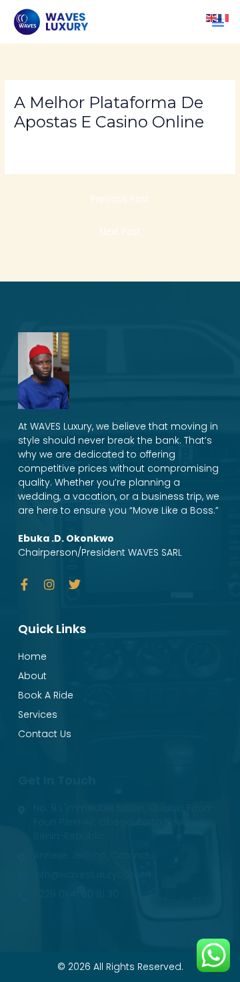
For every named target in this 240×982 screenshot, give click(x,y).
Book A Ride (45, 695)
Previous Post (120, 198)
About (32, 675)
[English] (212, 17)
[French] (224, 17)
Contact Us (44, 734)
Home (32, 656)
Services (37, 714)
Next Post (119, 231)
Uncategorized (50, 144)
